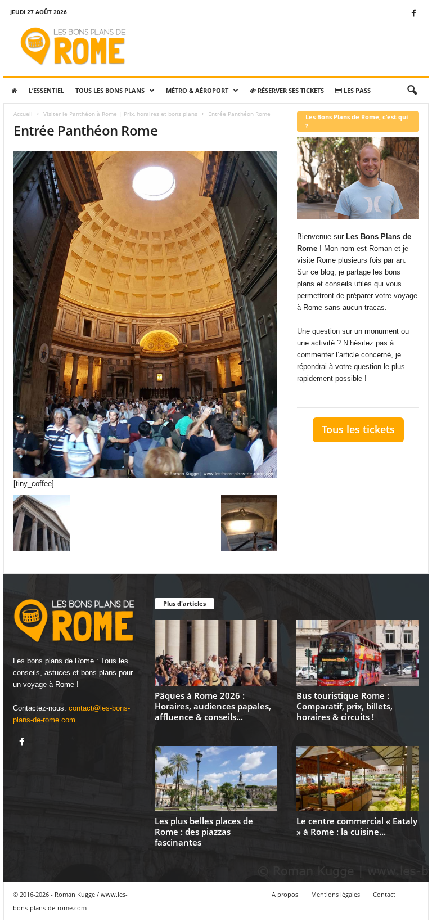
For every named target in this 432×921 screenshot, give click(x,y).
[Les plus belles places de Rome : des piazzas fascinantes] (216, 778)
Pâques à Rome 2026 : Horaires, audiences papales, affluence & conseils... (213, 706)
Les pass (356, 90)
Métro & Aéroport (197, 90)
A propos (285, 894)
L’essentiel (46, 90)
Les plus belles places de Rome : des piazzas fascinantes (204, 831)
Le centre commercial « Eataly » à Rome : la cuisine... (356, 826)
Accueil (23, 114)
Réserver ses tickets (290, 90)
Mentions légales (335, 894)
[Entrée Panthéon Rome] (145, 314)
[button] (411, 90)
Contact (384, 894)
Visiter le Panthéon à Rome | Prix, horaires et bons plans (120, 114)
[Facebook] (413, 14)
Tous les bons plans (110, 90)
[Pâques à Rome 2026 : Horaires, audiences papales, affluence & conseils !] (216, 652)
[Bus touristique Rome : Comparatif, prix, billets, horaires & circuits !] (357, 652)
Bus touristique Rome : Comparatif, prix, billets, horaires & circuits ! (344, 706)
